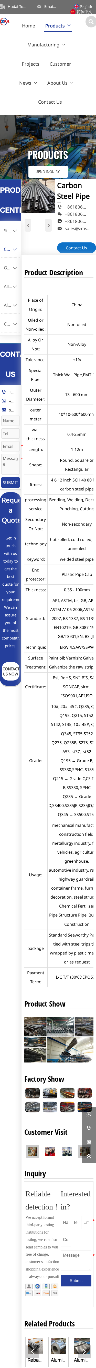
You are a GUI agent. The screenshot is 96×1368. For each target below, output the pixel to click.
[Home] (5, 21)
